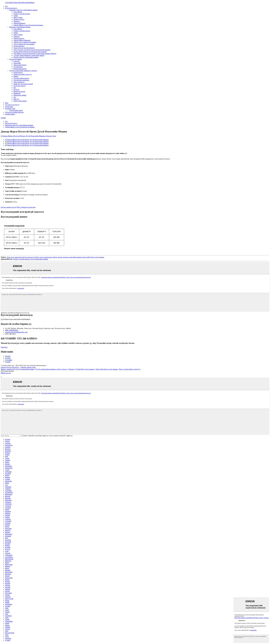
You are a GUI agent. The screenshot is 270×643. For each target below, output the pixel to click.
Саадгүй (17, 61)
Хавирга (17, 21)
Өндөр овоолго (19, 46)
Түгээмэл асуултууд (12, 105)
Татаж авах (9, 107)
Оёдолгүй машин (15, 59)
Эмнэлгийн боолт (20, 65)
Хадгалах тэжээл (20, 86)
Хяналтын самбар (20, 95)
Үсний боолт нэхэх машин (84, 369)
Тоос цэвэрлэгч (19, 82)
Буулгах (16, 89)
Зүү (15, 97)
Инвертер (17, 93)
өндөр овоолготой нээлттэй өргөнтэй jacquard (30, 52)
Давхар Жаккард (19, 23)
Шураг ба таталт (19, 91)
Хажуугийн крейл (20, 101)
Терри (16, 16)
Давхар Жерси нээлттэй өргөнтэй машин (28, 25)
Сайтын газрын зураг (28, 367)
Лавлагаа (4, 347)
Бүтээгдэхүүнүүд (11, 8)
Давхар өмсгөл (19, 38)
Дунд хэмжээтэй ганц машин (24, 44)
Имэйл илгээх (6, 373)
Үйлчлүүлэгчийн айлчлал (14, 112)
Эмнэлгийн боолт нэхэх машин (106, 369)
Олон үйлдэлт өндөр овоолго (24, 48)
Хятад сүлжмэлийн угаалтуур (129, 369)
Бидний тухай (10, 108)
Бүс (15, 88)
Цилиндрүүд (18, 72)
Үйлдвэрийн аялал (16, 110)
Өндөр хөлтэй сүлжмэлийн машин (26, 57)
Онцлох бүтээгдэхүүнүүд (10, 367)
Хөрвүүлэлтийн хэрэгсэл (23, 74)
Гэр (6, 6)
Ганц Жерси (18, 12)
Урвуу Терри (18, 17)
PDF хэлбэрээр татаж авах (26, 207)
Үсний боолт (18, 67)
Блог (6, 103)
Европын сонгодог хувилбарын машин (23, 10)
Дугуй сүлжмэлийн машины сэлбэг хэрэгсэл (51, 369)
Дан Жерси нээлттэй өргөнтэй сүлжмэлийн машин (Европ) (35, 53)
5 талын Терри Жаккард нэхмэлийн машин (29, 55)
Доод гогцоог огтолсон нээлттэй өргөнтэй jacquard (32, 50)
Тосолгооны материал (21, 80)
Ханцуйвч (17, 63)
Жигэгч (16, 99)
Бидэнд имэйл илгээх (8, 207)
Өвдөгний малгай (20, 69)
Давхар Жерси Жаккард (22, 40)
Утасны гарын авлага (21, 78)
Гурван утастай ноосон (22, 14)
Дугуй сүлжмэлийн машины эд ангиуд (23, 70)
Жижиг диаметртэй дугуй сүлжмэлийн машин (17, 369)
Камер (16, 76)
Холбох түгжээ (19, 19)
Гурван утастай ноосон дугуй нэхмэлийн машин (30, 259)
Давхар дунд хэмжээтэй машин (25, 42)
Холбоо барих (10, 114)
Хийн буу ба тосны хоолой (23, 84)
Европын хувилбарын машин (19, 27)
